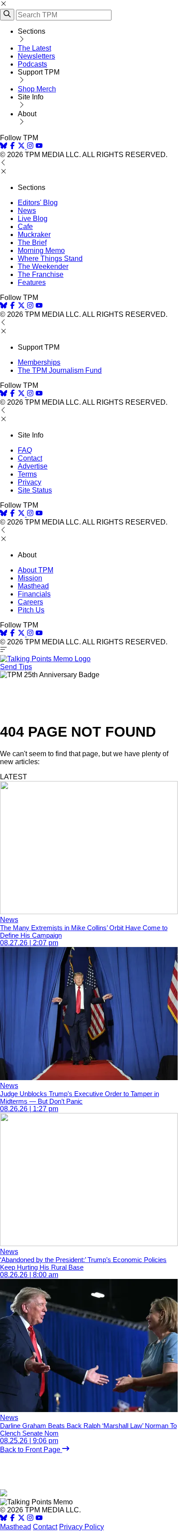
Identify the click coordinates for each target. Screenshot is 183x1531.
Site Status (35, 490)
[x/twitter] (22, 146)
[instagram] (30, 146)
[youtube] (39, 146)
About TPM (35, 570)
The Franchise (41, 274)
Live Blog (33, 218)
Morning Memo (41, 250)
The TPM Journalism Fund (60, 370)
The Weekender (43, 266)
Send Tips (16, 667)
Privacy (29, 482)
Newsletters (36, 56)
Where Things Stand (50, 258)
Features (32, 282)
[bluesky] (3, 146)
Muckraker (34, 234)
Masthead (33, 586)
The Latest (34, 48)
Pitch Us (31, 610)
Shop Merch (37, 89)
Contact (30, 458)
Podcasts (32, 64)
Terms (27, 474)
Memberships (39, 362)
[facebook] (12, 146)
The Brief (32, 242)
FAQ (25, 450)
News (27, 210)
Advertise (33, 466)
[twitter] (21, 1519)
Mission (30, 578)
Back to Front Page (31, 1449)
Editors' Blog (38, 202)
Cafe (25, 226)
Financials (34, 594)
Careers (30, 602)
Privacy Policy (81, 1527)
